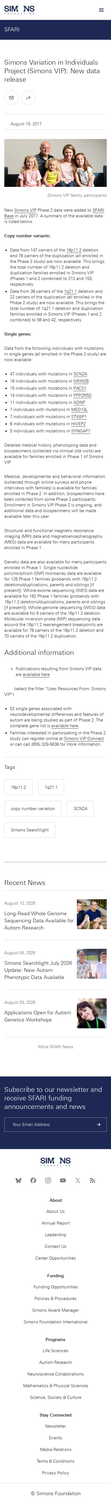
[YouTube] (63, 1180)
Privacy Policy (55, 1473)
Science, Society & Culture (55, 1397)
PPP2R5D (82, 395)
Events (55, 1437)
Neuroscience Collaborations (55, 1374)
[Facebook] (33, 1180)
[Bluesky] (18, 1180)
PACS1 (79, 388)
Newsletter (55, 1426)
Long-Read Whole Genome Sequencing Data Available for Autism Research (39, 920)
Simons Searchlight (30, 830)
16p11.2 (73, 250)
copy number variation (33, 808)
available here (36, 674)
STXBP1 (79, 416)
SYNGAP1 (80, 431)
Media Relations (55, 1449)
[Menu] (101, 10)
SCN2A (80, 374)
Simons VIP (25, 210)
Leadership (55, 1234)
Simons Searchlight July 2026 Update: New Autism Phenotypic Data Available (38, 970)
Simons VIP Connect (84, 738)
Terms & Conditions (55, 1461)
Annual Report (56, 1223)
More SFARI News (55, 1046)
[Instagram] (48, 1180)
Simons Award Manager (55, 1310)
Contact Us (55, 1246)
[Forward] (28, 98)
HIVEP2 (78, 423)
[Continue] (99, 1124)
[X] (78, 1180)
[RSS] (92, 1180)
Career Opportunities (55, 1258)
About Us (55, 1211)
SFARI (12, 29)
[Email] (11, 98)
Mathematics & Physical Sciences (55, 1385)
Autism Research (55, 1362)
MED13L (79, 409)
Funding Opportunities (56, 1287)
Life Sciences (55, 1350)
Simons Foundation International (56, 1322)
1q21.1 (70, 291)
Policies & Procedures (55, 1298)
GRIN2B (81, 381)
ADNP (79, 402)
